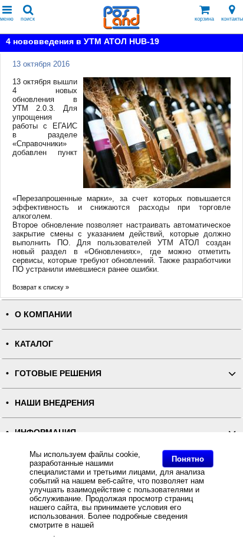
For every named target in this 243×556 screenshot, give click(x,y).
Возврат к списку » (40, 287)
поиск (28, 19)
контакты (232, 19)
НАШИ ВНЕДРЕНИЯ (54, 403)
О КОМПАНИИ (43, 314)
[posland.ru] (121, 26)
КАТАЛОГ (34, 344)
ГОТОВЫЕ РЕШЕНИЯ (58, 373)
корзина (204, 19)
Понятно (188, 459)
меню (7, 19)
